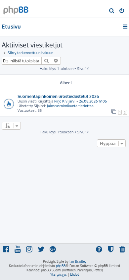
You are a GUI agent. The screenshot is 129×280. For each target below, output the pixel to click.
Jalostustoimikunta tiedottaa (70, 106)
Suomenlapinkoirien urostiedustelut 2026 (58, 96)
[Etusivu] (15, 8)
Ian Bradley (77, 261)
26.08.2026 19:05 (93, 101)
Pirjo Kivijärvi (64, 101)
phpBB (60, 266)
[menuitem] (111, 11)
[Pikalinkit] (125, 27)
